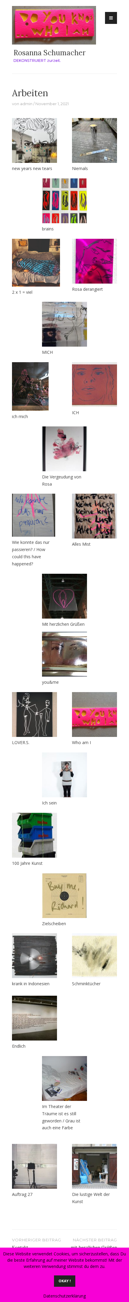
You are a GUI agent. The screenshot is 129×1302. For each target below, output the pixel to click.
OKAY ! (64, 1280)
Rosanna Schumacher (50, 52)
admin (26, 103)
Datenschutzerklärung (64, 1296)
